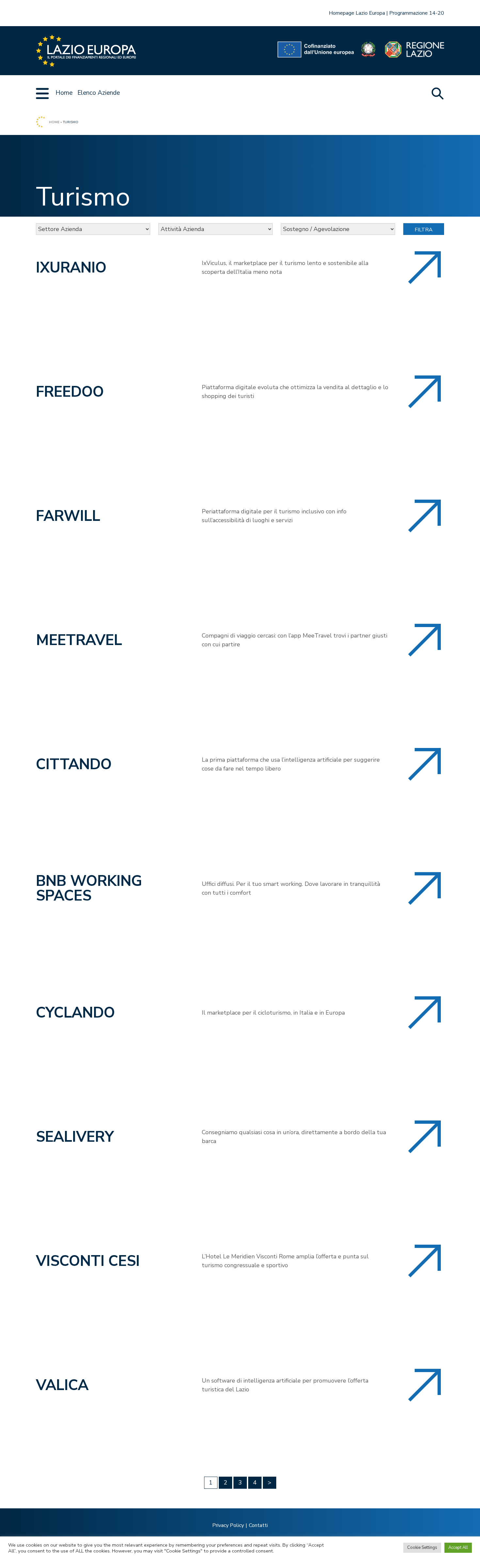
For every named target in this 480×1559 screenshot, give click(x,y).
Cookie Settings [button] (422, 1548)
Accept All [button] (458, 1548)
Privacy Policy (228, 1525)
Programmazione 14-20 (416, 13)
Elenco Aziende (98, 93)
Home (64, 93)
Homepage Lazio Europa (357, 13)
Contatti (258, 1525)
